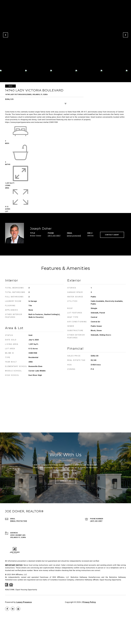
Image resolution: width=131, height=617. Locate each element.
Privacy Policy (89, 602)
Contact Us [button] (65, 481)
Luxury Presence (24, 602)
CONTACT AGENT (112, 235)
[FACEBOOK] (7, 609)
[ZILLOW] (18, 609)
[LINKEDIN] (13, 609)
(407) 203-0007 (54, 236)
